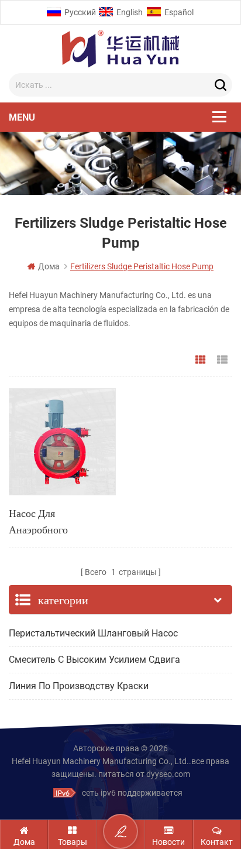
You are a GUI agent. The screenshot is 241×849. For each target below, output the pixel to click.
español (179, 12)
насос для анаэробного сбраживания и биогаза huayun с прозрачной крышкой (58, 520)
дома (49, 266)
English (129, 12)
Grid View (200, 360)
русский (80, 12)
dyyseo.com (168, 774)
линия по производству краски (79, 685)
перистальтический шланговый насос (93, 633)
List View (222, 360)
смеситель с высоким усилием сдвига (94, 659)
